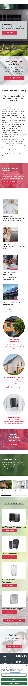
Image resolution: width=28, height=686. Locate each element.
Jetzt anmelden (14, 444)
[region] (14, 675)
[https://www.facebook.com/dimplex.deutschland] (17, 662)
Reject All (14, 679)
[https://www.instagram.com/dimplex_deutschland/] (26, 662)
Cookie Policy (13, 672)
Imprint (18, 672)
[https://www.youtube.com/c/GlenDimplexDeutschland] (23, 662)
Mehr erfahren (9, 33)
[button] (14, 241)
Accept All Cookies (14, 683)
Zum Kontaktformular (14, 646)
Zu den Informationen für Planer (14, 78)
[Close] (26, 665)
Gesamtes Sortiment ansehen (14, 620)
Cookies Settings (14, 675)
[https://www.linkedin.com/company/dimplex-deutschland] (20, 662)
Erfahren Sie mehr (9, 182)
